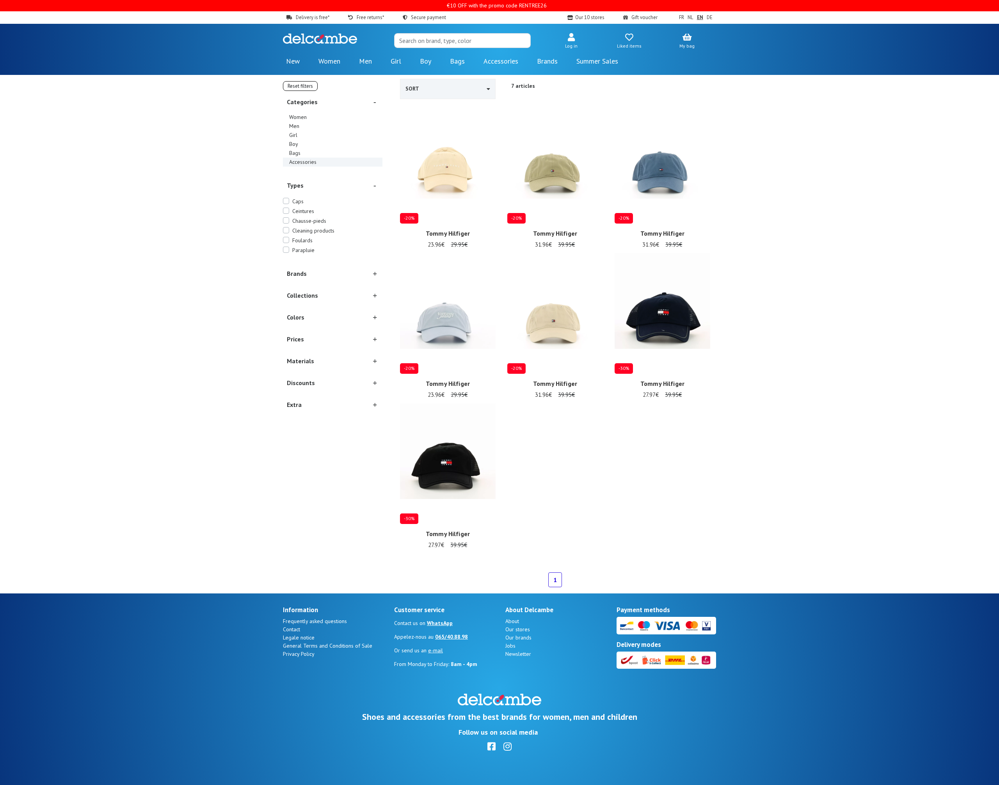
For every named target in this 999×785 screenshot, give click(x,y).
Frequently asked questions (315, 621)
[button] (571, 41)
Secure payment (428, 17)
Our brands (518, 637)
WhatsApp (440, 623)
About (512, 621)
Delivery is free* (312, 17)
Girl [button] (396, 61)
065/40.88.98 (451, 636)
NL (690, 17)
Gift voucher (644, 17)
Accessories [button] (501, 61)
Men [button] (365, 61)
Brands (547, 61)
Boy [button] (425, 61)
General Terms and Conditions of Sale (327, 645)
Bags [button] (457, 61)
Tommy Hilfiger (448, 233)
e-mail (435, 650)
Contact (291, 629)
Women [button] (329, 61)
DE (710, 17)
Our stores (517, 629)
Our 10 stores (589, 17)
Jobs (510, 645)
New (293, 61)
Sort (412, 88)
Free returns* (370, 17)
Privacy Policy (299, 653)
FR (681, 17)
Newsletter (518, 653)
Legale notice (299, 637)
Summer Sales (597, 61)
